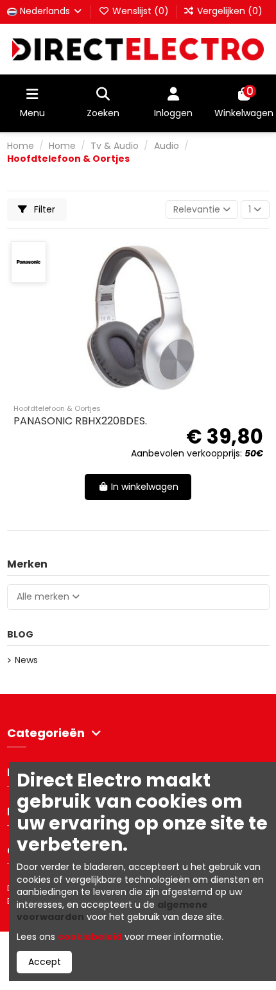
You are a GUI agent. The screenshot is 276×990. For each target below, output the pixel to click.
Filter (43, 209)
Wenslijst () (140, 10)
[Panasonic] (28, 261)
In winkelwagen (144, 486)
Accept (44, 961)
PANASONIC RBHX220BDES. (80, 420)
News (26, 660)
